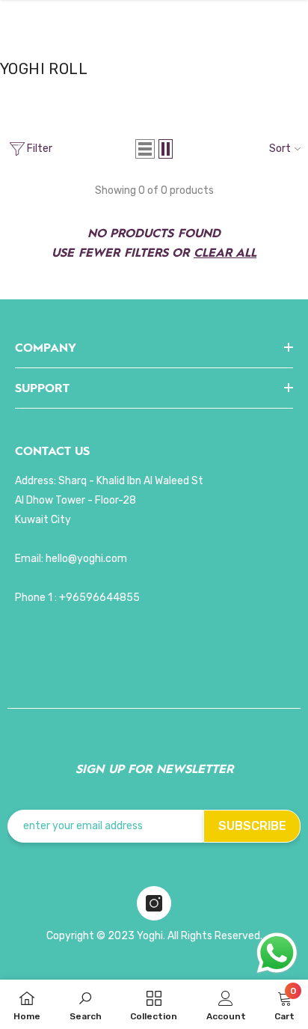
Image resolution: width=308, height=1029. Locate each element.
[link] (85, 1004)
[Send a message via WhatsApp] (277, 953)
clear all (225, 252)
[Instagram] (154, 903)
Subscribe (252, 826)
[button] (145, 149)
